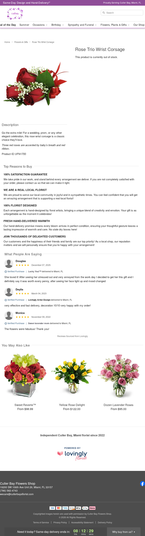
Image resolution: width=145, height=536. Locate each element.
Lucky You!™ (34, 271)
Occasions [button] (39, 24)
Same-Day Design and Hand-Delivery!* (26, 2)
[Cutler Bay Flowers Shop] (24, 14)
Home (7, 41)
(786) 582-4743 (9, 490)
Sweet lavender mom (38, 323)
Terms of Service (41, 522)
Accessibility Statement (82, 522)
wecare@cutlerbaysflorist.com (17, 494)
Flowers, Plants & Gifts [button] (114, 24)
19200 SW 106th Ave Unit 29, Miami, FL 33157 (26, 487)
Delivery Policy (105, 522)
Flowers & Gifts (21, 41)
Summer (24, 24)
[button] (136, 521)
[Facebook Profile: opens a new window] (142, 483)
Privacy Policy (60, 522)
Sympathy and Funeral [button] (81, 24)
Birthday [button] (56, 24)
